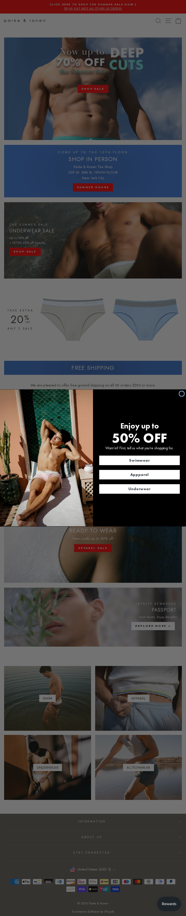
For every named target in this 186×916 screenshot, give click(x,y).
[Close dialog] (181, 394)
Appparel (139, 475)
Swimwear (139, 460)
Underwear (139, 489)
